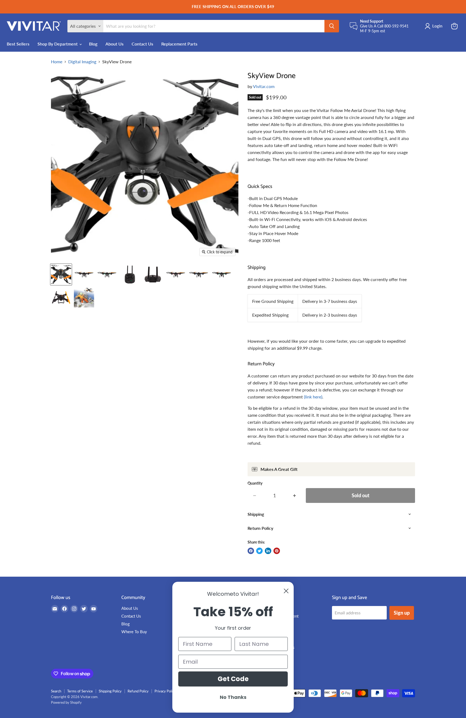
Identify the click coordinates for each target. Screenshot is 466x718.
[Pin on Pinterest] (276, 551)
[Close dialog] (286, 591)
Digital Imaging (82, 61)
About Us (114, 43)
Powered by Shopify (66, 702)
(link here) (313, 396)
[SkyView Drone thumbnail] (61, 274)
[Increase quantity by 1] (294, 495)
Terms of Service (80, 691)
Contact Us (142, 43)
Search (56, 691)
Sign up (402, 613)
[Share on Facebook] (251, 551)
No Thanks (233, 697)
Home (56, 61)
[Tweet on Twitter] (259, 551)
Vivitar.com (264, 86)
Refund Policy (138, 691)
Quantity (255, 483)
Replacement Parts (179, 43)
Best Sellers (18, 43)
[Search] (331, 26)
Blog (93, 43)
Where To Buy (134, 631)
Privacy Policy (165, 691)
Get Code (233, 678)
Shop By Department (58, 43)
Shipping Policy (110, 691)
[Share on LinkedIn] (268, 551)
